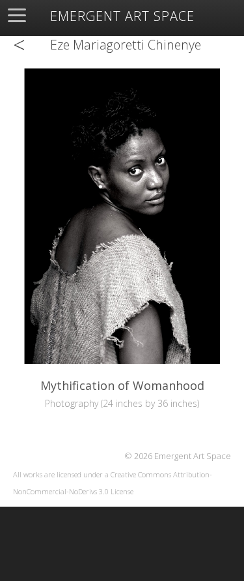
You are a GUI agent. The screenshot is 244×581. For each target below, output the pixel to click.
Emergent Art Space (122, 16)
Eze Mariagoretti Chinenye (125, 44)
